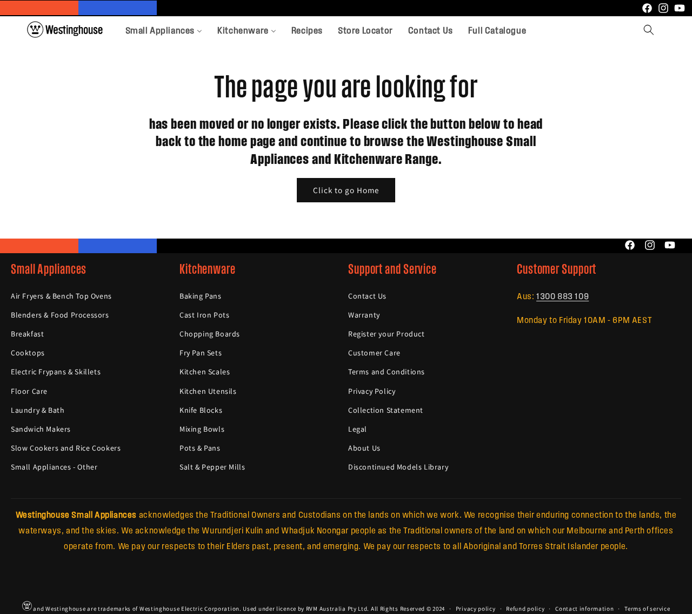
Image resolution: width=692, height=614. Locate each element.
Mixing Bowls (201, 429)
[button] (649, 30)
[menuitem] (164, 29)
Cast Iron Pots (204, 315)
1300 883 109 (562, 295)
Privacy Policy (371, 390)
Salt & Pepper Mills (212, 467)
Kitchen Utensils (208, 390)
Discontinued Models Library (398, 467)
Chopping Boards (209, 334)
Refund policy (525, 608)
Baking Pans (200, 295)
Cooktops (28, 353)
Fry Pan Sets (200, 353)
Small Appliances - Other (54, 467)
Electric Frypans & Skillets (56, 372)
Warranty (364, 315)
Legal (357, 429)
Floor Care (29, 390)
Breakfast (27, 334)
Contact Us (367, 295)
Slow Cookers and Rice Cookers (66, 448)
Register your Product (386, 334)
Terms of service (647, 608)
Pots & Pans (200, 448)
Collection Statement (385, 409)
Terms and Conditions (386, 372)
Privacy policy (476, 608)
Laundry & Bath (37, 409)
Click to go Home (346, 189)
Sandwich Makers (41, 429)
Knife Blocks (200, 409)
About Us (364, 448)
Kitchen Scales (204, 372)
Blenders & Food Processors (60, 315)
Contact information (584, 608)
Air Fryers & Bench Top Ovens (61, 295)
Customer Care (374, 353)
